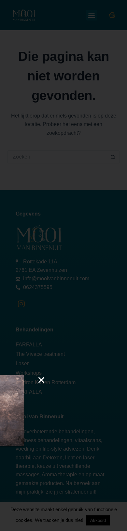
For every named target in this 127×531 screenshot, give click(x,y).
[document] (63, 265)
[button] (77, 380)
